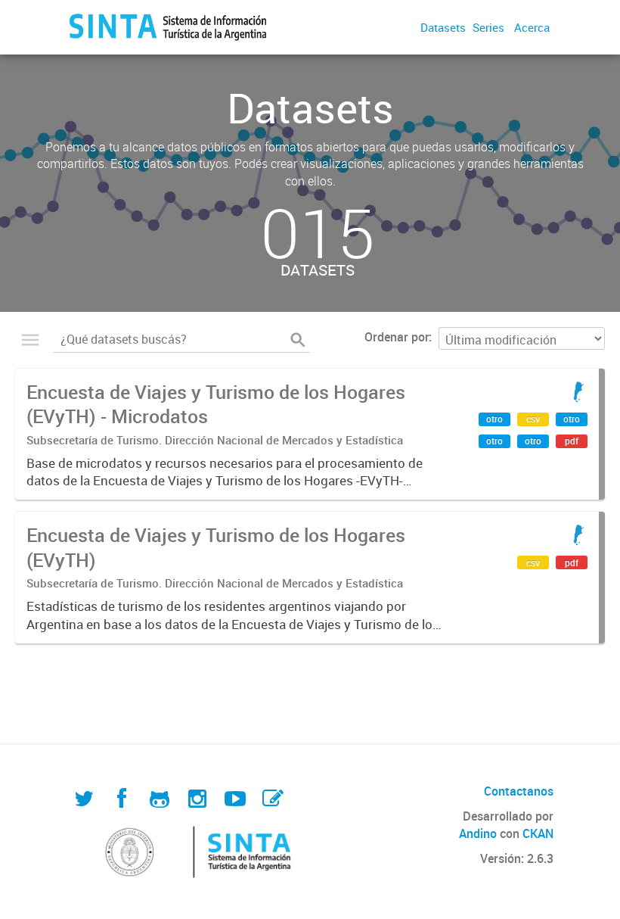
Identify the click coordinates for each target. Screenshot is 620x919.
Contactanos (518, 791)
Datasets (443, 27)
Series (488, 27)
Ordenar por (396, 336)
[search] (298, 340)
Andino (478, 833)
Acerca (532, 27)
